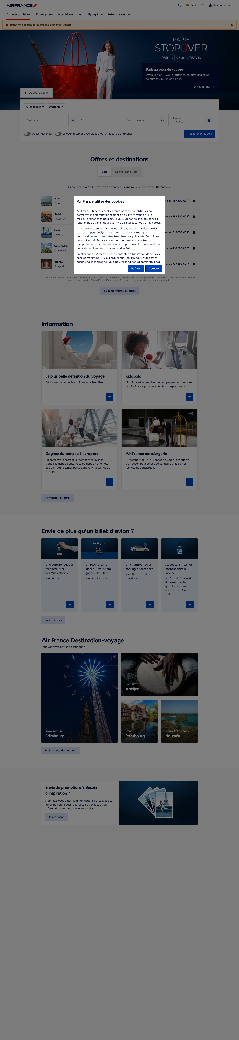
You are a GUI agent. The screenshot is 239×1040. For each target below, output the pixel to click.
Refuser (136, 268)
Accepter (154, 268)
